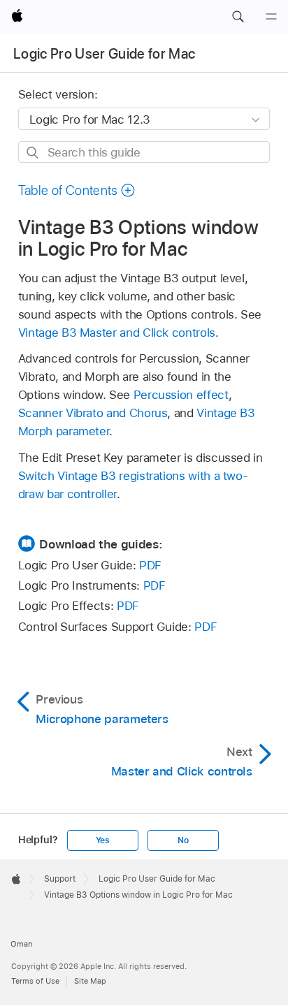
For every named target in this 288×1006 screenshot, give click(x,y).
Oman (21, 944)
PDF (150, 565)
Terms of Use (35, 981)
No (183, 840)
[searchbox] (144, 152)
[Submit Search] (33, 152)
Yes (103, 840)
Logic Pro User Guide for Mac (104, 53)
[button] (237, 17)
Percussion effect (181, 395)
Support (59, 879)
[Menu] (271, 17)
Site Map (90, 981)
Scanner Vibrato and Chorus (93, 413)
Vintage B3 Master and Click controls (116, 333)
